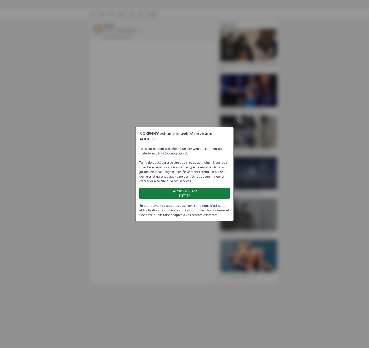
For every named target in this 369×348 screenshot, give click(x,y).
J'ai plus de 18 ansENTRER (184, 193)
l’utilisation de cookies (159, 210)
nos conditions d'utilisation (207, 206)
